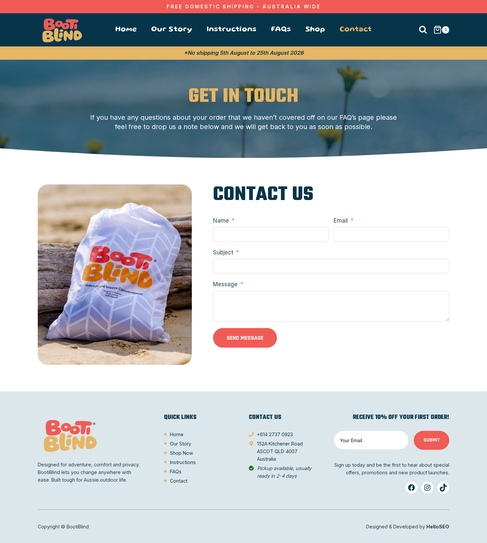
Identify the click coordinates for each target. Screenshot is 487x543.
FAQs (281, 30)
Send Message (245, 338)
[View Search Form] (423, 30)
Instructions (231, 30)
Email (341, 220)
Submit (431, 440)
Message (225, 284)
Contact (356, 30)
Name (221, 220)
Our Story (171, 30)
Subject (223, 252)
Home (125, 30)
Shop (315, 30)
